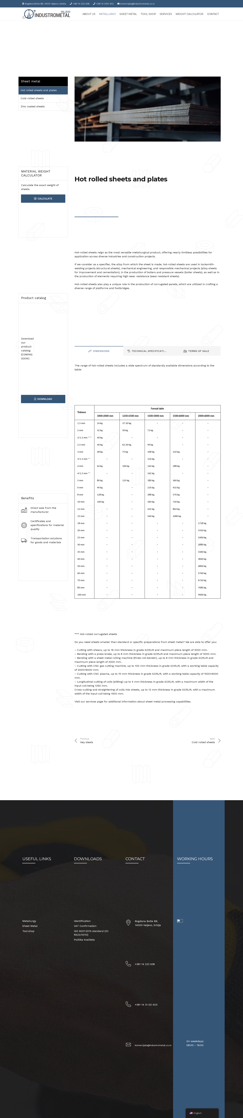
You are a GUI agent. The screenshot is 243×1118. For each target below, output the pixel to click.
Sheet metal (30, 81)
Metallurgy (29, 921)
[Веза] (47, 14)
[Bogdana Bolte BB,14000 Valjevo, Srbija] (130, 923)
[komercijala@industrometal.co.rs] (130, 1045)
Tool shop (28, 931)
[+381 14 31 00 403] (130, 1004)
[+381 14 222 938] (130, 964)
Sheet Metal (30, 926)
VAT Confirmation (85, 926)
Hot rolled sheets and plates (39, 90)
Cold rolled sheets (32, 98)
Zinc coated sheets (33, 106)
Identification (82, 921)
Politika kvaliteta (84, 939)
